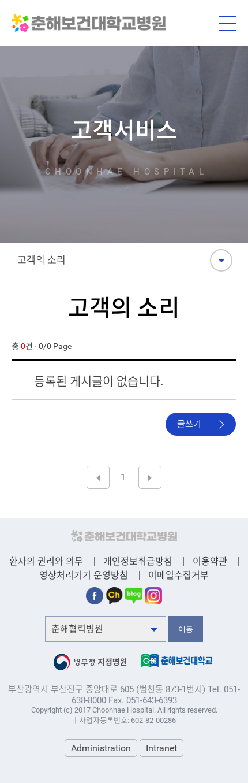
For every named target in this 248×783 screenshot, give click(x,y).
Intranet (161, 748)
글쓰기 (189, 424)
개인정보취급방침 (137, 561)
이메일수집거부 (178, 575)
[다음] (149, 477)
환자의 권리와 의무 (46, 561)
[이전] (98, 477)
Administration (101, 748)
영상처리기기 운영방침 (83, 575)
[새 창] (94, 592)
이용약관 (210, 561)
